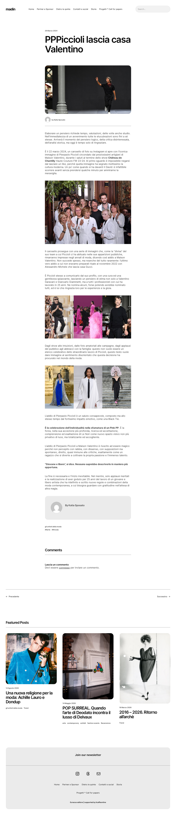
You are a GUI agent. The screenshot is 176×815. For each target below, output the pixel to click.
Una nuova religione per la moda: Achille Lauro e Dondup (29, 697)
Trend (26, 708)
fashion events (93, 723)
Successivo (162, 596)
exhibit (83, 723)
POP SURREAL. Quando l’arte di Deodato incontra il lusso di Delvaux (86, 712)
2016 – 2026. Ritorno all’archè (138, 714)
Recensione (106, 723)
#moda (56, 530)
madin (10, 9)
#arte (48, 530)
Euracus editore (76, 802)
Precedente (14, 596)
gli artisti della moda (53, 527)
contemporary (73, 723)
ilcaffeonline (101, 802)
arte (64, 723)
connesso (64, 567)
